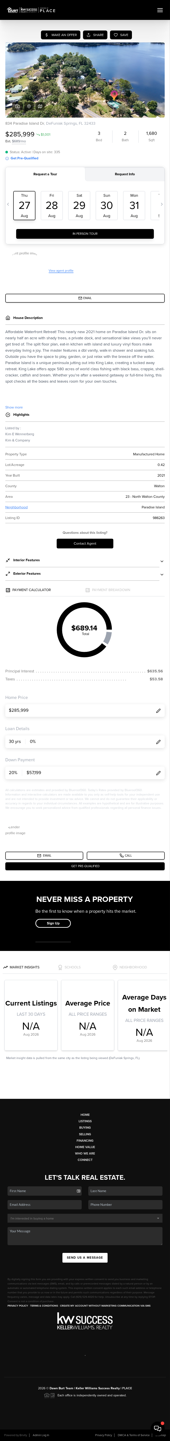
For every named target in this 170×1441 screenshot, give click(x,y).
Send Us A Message (85, 1258)
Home (85, 1115)
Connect (85, 1160)
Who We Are (85, 1153)
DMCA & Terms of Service (134, 1435)
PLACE (127, 1388)
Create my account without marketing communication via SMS (105, 1305)
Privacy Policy (18, 1305)
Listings (85, 1121)
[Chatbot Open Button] (158, 1429)
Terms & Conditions (44, 1305)
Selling (85, 1134)
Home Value (85, 1147)
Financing (85, 1141)
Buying (85, 1128)
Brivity (23, 1435)
